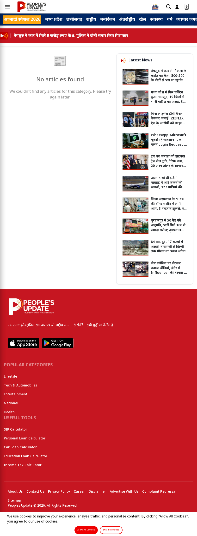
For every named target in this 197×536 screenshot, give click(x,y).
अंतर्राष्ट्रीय (127, 19)
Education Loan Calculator (25, 456)
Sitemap (14, 500)
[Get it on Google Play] (58, 343)
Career (79, 492)
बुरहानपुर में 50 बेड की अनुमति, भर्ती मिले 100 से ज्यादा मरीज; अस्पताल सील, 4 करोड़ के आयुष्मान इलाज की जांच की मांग (168, 230)
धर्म (169, 19)
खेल (142, 19)
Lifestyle (10, 376)
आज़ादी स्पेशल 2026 (22, 19)
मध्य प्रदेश (53, 19)
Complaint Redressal (159, 492)
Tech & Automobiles (20, 385)
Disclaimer (97, 492)
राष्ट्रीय (91, 19)
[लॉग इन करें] (177, 7)
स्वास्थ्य (156, 19)
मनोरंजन (107, 19)
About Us (15, 492)
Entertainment (15, 394)
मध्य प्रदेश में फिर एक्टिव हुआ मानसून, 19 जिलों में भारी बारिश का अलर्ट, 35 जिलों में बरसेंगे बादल (168, 99)
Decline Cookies (111, 530)
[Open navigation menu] (7, 6)
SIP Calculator (15, 429)
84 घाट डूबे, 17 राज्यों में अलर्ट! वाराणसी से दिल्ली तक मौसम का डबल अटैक (168, 247)
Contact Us (35, 492)
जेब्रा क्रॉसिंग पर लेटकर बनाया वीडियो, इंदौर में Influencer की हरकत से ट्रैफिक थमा (168, 270)
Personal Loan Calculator (24, 438)
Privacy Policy (59, 492)
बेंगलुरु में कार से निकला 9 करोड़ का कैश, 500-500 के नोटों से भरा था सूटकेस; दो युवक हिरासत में (168, 78)
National (11, 403)
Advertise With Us (124, 492)
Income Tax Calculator (23, 465)
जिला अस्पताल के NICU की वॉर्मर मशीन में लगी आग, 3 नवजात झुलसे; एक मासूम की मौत (169, 206)
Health (9, 412)
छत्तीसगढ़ (74, 19)
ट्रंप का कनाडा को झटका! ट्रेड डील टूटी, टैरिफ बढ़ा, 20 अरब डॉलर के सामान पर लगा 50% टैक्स (168, 163)
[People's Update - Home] (31, 7)
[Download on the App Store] (23, 343)
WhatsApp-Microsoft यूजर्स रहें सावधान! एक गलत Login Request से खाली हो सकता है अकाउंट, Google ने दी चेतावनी (169, 144)
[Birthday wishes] (155, 6)
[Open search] (168, 7)
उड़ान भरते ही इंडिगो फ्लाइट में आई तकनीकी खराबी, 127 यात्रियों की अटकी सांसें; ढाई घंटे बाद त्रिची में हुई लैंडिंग (167, 187)
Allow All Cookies (86, 530)
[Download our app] (186, 7)
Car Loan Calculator (20, 447)
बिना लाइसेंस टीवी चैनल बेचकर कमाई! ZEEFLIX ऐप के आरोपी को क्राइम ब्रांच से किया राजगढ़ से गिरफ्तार (167, 123)
